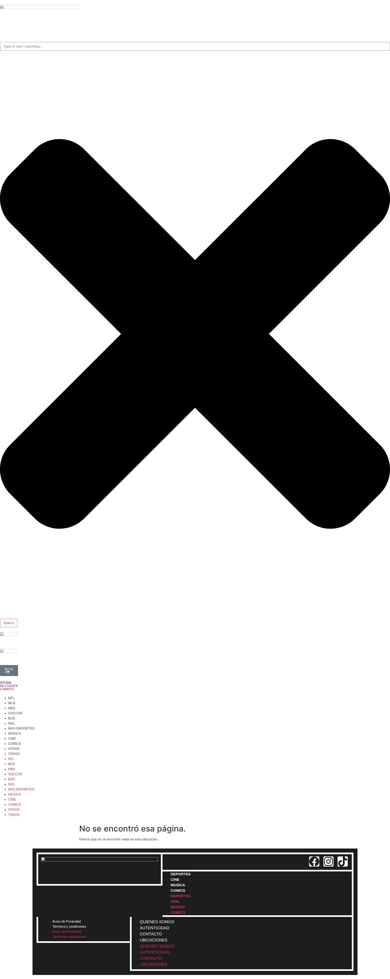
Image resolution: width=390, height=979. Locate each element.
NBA (11, 708)
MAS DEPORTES (21, 728)
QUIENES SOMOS (157, 946)
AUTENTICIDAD (154, 952)
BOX (11, 718)
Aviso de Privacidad (66, 921)
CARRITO (7, 689)
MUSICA (178, 907)
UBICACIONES (153, 940)
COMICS (14, 743)
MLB (11, 703)
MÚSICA (14, 733)
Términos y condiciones (69, 926)
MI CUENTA (9, 686)
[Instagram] (328, 861)
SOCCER (15, 713)
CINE (12, 738)
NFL (11, 698)
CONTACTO (151, 958)
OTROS (14, 748)
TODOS (14, 754)
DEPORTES (181, 874)
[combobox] (195, 46)
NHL (11, 723)
